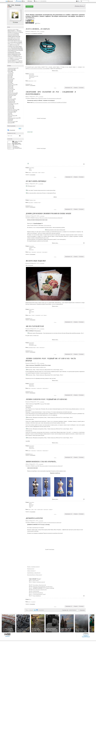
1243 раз (31, 391)
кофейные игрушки (13, 43)
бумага (19, 31)
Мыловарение (10, 101)
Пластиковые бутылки (12, 103)
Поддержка (76, 1)
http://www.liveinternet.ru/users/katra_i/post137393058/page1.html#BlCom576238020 (49, 102)
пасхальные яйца (18, 47)
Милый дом (10, 100)
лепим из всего (30, 80)
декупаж (17, 36)
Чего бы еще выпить (12, 121)
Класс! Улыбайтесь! (37, 595)
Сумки (9, 116)
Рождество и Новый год (12, 109)
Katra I (8, 6)
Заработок (10, 87)
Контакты (86, 635)
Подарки (9, 104)
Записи (9, 5)
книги (21, 40)
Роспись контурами (11, 110)
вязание (16, 33)
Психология (10, 108)
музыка (13, 44)
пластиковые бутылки (13, 50)
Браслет (10, 29)
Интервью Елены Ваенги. (38, 592)
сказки (9, 56)
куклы (21, 43)
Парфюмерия (10, 102)
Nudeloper (37, 217)
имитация (15, 39)
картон (15, 40)
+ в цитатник (41, 31)
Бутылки (9, 74)
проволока (14, 54)
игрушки (10, 39)
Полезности (10, 106)
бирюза (45, 315)
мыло (16, 44)
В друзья (16, 22)
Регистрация (19, 1)
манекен (50, 509)
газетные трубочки (12, 35)
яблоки (20, 62)
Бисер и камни (10, 70)
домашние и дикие (37, 202)
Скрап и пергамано (11, 115)
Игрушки (9, 88)
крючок (18, 43)
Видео (9, 76)
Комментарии (17, 5)
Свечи (9, 113)
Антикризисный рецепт (12, 68)
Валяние (9, 75)
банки (17, 29)
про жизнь (33, 601)
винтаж (9, 33)
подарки (21, 50)
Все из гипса (10, 78)
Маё (8, 97)
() (71, 87)
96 (69, 610)
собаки (12, 56)
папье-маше (18, 46)
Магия (9, 96)
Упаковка (9, 119)
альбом (29, 315)
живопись (9, 85)
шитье (20, 61)
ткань (11, 58)
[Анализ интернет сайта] (37, 23)
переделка (14, 49)
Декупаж (9, 83)
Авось (36, 1)
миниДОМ (37, 465)
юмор (17, 62)
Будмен (36, 522)
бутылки (13, 32)
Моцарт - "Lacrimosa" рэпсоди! (33, 566)
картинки (10, 40)
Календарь (82, 610)
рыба (9, 55)
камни (18, 39)
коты (12, 42)
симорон (9, 114)
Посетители (16, 147)
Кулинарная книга (11, 94)
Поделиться (81, 87)
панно (13, 46)
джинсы (14, 37)
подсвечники (14, 51)
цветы (14, 61)
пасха (12, 47)
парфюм (9, 47)
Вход (24, 1)
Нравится (76, 87)
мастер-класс (42, 347)
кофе (9, 43)
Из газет (10, 72)
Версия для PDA (86, 634)
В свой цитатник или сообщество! (54, 98)
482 (67, 610)
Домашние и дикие (11, 84)
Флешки (9, 120)
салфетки (15, 55)
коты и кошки (18, 42)
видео (21, 32)
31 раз (31, 84)
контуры (9, 42)
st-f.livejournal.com (47, 225)
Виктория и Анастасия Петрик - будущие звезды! (42, 586)
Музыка (38, 578)
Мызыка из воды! (30, 568)
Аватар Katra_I (15, 15)
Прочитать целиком (42, 98)
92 (75, 610)
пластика (20, 49)
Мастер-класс (10, 98)
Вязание (9, 81)
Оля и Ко (42, 403)
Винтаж (9, 77)
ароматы (14, 29)
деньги (9, 37)
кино (19, 40)
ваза (16, 32)
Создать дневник (29, 6)
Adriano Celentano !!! (31, 570)
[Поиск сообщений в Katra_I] (20, 128)
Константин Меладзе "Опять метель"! (34, 574)
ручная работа (37, 315)
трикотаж (16, 58)
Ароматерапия (11, 69)
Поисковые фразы (18, 148)
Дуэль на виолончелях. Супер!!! (39, 594)
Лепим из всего (11, 95)
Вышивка (9, 79)
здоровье (18, 37)
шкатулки (10, 62)
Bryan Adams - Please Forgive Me (39, 585)
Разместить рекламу (86, 636)
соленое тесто (18, 56)
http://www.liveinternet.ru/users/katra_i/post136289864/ (39, 68)
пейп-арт (9, 48)
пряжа (19, 54)
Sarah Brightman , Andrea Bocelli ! (33, 572)
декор (13, 36)
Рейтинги (30, 1)
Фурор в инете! (36, 580)
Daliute (36, 98)
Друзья (12, 5)
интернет (9, 90)
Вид (79, 1)
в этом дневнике (12, 130)
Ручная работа (11, 112)
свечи (19, 55)
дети (12, 37)
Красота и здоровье (12, 93)
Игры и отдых (10, 89)
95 (71, 610)
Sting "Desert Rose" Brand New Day (40, 589)
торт (14, 58)
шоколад (13, 62)
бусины (10, 32)
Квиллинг (9, 91)
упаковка (12, 59)
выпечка (12, 33)
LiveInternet (9, 1)
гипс (18, 35)
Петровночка (38, 330)
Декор (9, 82)
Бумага (9, 71)
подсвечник (9, 51)
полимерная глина (13, 52)
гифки (9, 36)
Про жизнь (10, 107)
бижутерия (11, 31)
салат (11, 55)
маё (11, 44)
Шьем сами (10, 122)
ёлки (8, 29)
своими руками (34, 172)
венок (18, 32)
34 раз (31, 318)
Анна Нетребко (36, 591)
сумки (9, 58)
